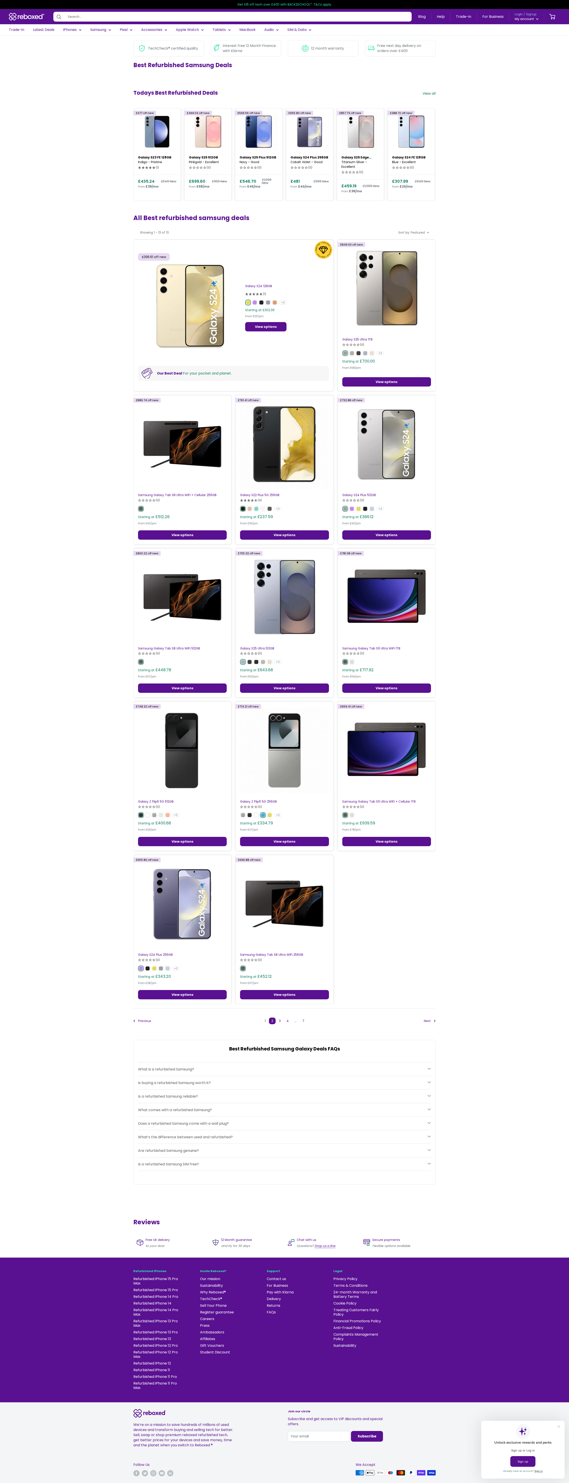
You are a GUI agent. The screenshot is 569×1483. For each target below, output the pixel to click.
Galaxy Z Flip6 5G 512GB (156, 802)
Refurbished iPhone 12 (152, 1363)
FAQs (271, 1312)
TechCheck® (211, 1298)
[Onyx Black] (261, 303)
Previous (144, 1021)
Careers (207, 1318)
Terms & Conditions (350, 1285)
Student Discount (215, 1352)
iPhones (70, 30)
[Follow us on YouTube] (162, 1473)
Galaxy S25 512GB (203, 157)
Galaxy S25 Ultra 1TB (357, 339)
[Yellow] (270, 815)
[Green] (256, 509)
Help (441, 16)
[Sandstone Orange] (275, 303)
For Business (493, 16)
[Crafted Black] (141, 815)
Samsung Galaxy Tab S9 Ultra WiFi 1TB (371, 648)
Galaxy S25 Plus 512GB (258, 157)
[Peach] (168, 815)
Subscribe (367, 1436)
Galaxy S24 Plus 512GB (359, 495)
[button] (148, 167)
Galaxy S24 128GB (258, 286)
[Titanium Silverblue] (365, 353)
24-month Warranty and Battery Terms (355, 1294)
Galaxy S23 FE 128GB (154, 157)
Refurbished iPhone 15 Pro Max (155, 1281)
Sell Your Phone (213, 1305)
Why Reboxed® (213, 1292)
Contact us (276, 1278)
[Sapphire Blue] (372, 509)
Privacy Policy (345, 1278)
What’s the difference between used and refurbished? (185, 1137)
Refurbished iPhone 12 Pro (155, 1345)
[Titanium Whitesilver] (352, 353)
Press (205, 1325)
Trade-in (463, 16)
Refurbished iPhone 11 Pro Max (155, 1385)
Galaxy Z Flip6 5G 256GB (258, 802)
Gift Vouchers (212, 1345)
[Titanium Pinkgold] (372, 353)
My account (525, 18)
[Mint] (161, 815)
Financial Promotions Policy (357, 1321)
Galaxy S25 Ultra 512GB (257, 648)
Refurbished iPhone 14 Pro (155, 1296)
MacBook (247, 30)
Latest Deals (43, 30)
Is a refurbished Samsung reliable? (168, 1096)
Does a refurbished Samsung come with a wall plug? (183, 1123)
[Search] (58, 17)
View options (266, 327)
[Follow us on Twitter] (145, 1473)
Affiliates (207, 1338)
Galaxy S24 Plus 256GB (309, 157)
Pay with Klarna (280, 1292)
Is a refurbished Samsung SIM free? (168, 1164)
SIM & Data (297, 30)
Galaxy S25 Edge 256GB (355, 157)
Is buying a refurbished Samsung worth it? (174, 1082)
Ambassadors (212, 1332)
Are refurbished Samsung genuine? (168, 1150)
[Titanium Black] (359, 353)
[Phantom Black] (243, 509)
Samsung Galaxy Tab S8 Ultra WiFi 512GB (169, 648)
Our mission (210, 1278)
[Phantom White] (263, 509)
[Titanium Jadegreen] (263, 662)
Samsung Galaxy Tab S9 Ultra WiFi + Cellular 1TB (379, 802)
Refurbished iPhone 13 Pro (155, 1332)
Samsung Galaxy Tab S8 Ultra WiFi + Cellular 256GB (177, 495)
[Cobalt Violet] (255, 303)
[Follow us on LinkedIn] (170, 1473)
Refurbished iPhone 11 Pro (155, 1376)
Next (427, 1021)
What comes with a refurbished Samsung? (175, 1110)
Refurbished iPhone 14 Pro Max (155, 1312)
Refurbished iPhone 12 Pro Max (155, 1354)
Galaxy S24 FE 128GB (409, 157)
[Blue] (263, 815)
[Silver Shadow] (154, 815)
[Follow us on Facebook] (136, 1473)
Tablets (219, 30)
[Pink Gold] (250, 509)
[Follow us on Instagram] (153, 1473)
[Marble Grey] (268, 303)
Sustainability (211, 1285)
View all (430, 93)
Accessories (151, 30)
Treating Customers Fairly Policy (356, 1312)
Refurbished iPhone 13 (152, 1338)
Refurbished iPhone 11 (151, 1370)
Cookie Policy (345, 1303)
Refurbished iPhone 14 (152, 1303)
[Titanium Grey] (345, 353)
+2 (283, 302)
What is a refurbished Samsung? (166, 1069)
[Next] (428, 154)
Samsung (98, 30)
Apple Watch (187, 30)
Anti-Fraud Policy (348, 1327)
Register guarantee (217, 1312)
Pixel (124, 30)
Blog (422, 16)
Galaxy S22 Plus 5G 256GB (259, 495)
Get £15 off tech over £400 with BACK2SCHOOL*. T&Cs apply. (284, 4)
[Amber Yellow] (248, 303)
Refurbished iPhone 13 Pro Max (155, 1323)
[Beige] (352, 662)
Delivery (274, 1298)
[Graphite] (141, 509)
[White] (148, 815)
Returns (273, 1305)
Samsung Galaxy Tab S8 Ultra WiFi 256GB (271, 955)
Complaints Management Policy (355, 1336)
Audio (269, 30)
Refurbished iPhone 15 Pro (155, 1290)
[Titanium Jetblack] (256, 662)
